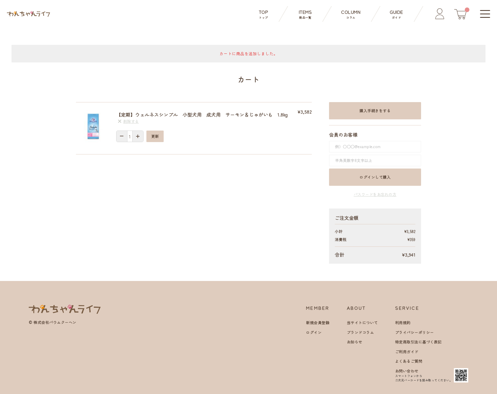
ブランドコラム (360, 332)
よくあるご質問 (409, 361)
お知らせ (354, 342)
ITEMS (305, 14)
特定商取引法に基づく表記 (418, 342)
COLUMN (350, 14)
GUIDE (396, 14)
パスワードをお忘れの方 (375, 194)
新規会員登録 (317, 322)
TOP (263, 14)
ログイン (314, 332)
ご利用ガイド (406, 351)
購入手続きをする (375, 110)
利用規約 (403, 322)
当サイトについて (362, 322)
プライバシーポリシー (414, 332)
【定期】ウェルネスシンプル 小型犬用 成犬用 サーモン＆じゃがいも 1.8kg (202, 114)
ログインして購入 (375, 177)
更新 (155, 136)
